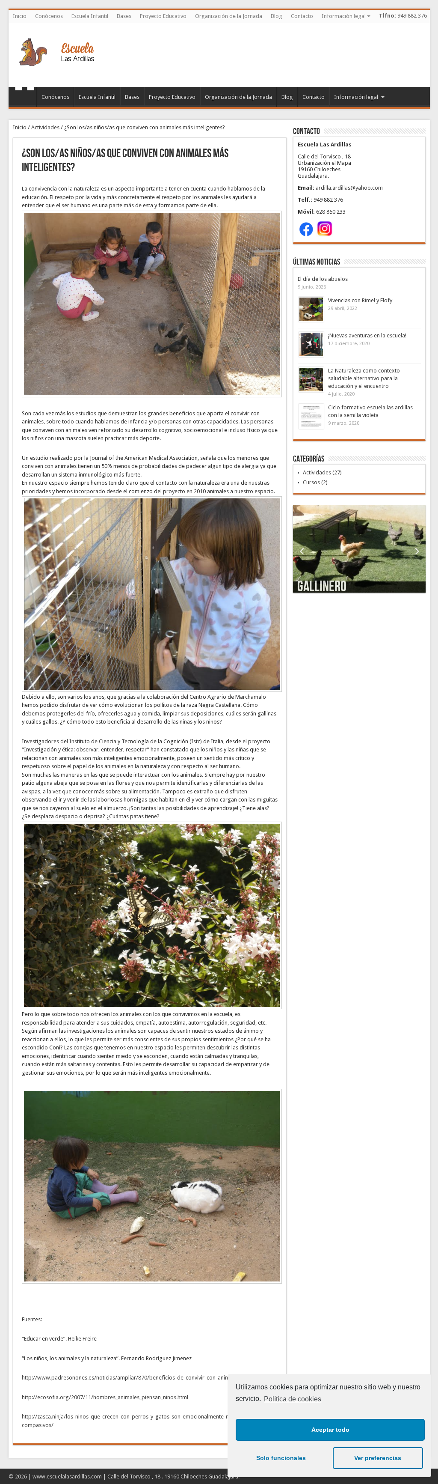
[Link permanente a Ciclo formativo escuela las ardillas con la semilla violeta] (311, 416)
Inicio (20, 16)
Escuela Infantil (89, 16)
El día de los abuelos (323, 279)
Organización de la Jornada (228, 16)
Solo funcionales (281, 1457)
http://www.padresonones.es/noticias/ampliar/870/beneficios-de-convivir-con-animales (131, 1377)
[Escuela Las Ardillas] (56, 65)
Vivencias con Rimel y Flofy (360, 300)
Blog (276, 16)
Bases (124, 16)
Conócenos (49, 16)
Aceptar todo (330, 1429)
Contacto (302, 16)
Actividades (45, 127)
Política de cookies (292, 1399)
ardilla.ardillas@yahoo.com (349, 188)
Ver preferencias (377, 1457)
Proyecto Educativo (163, 16)
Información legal (344, 16)
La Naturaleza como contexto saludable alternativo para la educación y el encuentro (364, 378)
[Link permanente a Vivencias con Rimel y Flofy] (311, 309)
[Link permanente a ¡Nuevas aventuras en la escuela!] (311, 344)
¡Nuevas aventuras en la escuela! (367, 335)
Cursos (311, 482)
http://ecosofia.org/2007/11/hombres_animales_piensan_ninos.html (105, 1397)
